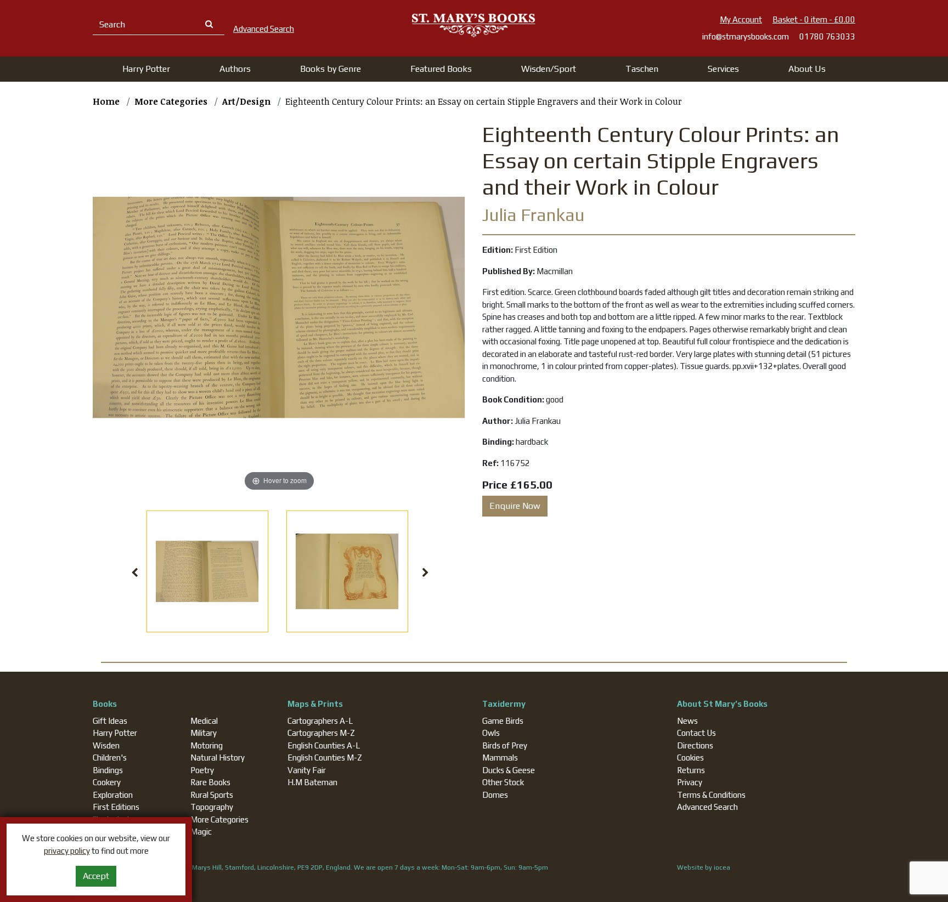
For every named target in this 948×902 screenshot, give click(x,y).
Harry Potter (115, 733)
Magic (201, 831)
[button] (146, 69)
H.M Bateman (312, 782)
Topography (211, 807)
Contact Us (696, 733)
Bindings (108, 770)
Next (425, 573)
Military (203, 733)
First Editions (116, 807)
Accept (96, 876)
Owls (491, 733)
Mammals (500, 757)
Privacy (689, 782)
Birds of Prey (504, 745)
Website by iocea (703, 867)
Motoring (206, 745)
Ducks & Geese (508, 770)
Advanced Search (707, 807)
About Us (807, 69)
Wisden (106, 745)
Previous (134, 573)
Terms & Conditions (711, 794)
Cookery (107, 782)
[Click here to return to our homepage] (473, 25)
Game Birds (502, 720)
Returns (691, 770)
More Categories (219, 819)
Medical (204, 720)
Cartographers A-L (320, 720)
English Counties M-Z (324, 757)
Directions (695, 745)
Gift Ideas (110, 720)
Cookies (690, 757)
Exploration (113, 794)
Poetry (202, 770)
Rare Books (210, 782)
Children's (110, 757)
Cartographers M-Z (321, 733)
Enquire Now (514, 506)
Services (723, 69)
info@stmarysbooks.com (745, 36)
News (687, 720)
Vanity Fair (306, 770)
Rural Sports (211, 794)
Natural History (217, 757)
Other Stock (503, 782)
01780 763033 (827, 36)
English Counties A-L (323, 745)
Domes (495, 794)
